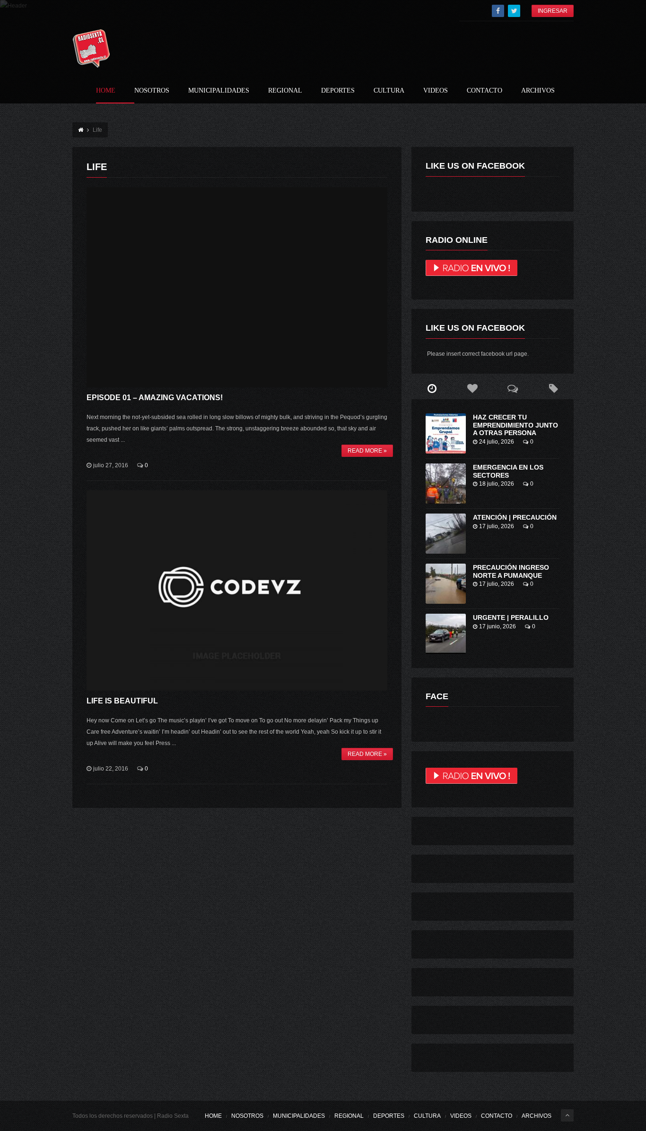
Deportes (338, 90)
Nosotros (151, 90)
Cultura (389, 90)
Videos (435, 90)
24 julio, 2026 (496, 441)
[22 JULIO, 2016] (237, 590)
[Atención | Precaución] (446, 534)
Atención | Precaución (515, 517)
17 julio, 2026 (496, 526)
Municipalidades (218, 90)
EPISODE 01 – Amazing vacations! (155, 398)
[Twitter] (514, 11)
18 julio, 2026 (496, 483)
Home (105, 90)
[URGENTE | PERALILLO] (446, 634)
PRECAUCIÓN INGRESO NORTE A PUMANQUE (511, 571)
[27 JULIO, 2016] (237, 287)
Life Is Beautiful (122, 701)
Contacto (484, 90)
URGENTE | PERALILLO (511, 617)
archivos (538, 90)
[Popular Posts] (472, 388)
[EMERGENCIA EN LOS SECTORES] (446, 483)
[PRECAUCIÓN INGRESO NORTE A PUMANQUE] (446, 584)
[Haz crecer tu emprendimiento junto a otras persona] (446, 433)
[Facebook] (498, 11)
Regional (285, 90)
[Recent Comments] (513, 388)
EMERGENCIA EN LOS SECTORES (508, 471)
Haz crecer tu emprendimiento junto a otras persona (515, 425)
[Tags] (553, 388)
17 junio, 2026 (497, 626)
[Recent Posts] (431, 388)
